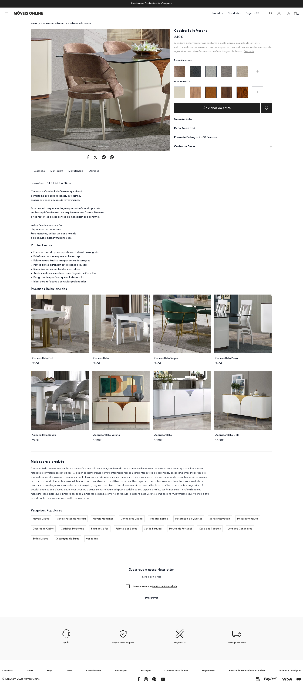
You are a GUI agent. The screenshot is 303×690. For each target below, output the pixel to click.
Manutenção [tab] (76, 171)
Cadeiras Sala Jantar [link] (79, 23)
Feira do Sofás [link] (100, 529)
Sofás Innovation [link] (220, 519)
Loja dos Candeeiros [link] (240, 529)
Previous (45, 90)
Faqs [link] (49, 670)
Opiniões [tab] (94, 171)
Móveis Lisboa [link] (41, 519)
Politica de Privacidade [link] (164, 586)
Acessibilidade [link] (94, 670)
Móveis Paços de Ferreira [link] (71, 519)
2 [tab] (100, 146)
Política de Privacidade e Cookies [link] (247, 670)
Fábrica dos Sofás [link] (126, 529)
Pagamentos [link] (209, 670)
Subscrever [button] (151, 598)
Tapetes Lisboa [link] (159, 519)
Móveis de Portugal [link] (180, 529)
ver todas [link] (92, 539)
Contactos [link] (8, 670)
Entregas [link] (146, 670)
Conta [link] (69, 670)
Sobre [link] (30, 670)
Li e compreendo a (154, 586)
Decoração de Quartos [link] (189, 519)
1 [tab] (94, 146)
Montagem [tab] (56, 171)
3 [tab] (107, 146)
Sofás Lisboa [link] (40, 539)
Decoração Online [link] (43, 529)
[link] (28, 13)
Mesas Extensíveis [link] (247, 519)
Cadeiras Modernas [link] (72, 529)
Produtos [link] (217, 13)
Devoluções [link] (121, 670)
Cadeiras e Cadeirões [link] (53, 23)
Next (156, 90)
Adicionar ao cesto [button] (217, 108)
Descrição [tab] (39, 171)
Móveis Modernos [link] (103, 519)
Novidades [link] (234, 13)
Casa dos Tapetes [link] (210, 529)
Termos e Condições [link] (290, 670)
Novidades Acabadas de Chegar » (151, 3)
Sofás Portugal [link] (153, 529)
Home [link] (34, 23)
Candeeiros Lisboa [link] (132, 519)
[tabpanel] (100, 90)
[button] (7, 13)
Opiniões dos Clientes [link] (176, 670)
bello (189, 119)
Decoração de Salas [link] (67, 539)
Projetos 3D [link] (252, 13)
